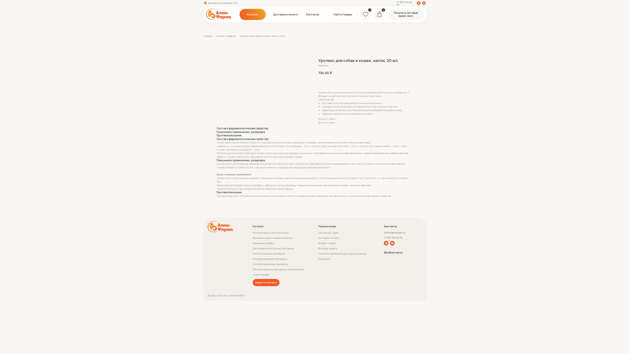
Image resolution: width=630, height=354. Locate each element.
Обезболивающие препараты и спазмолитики (278, 269)
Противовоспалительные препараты (273, 248)
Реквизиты (324, 258)
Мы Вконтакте (393, 252)
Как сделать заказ (328, 232)
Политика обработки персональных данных (342, 253)
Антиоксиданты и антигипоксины (271, 232)
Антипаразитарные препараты (270, 258)
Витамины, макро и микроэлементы (272, 237)
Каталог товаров (226, 36)
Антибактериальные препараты (270, 264)
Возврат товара (327, 243)
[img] (418, 3)
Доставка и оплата (328, 237)
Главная (207, 36)
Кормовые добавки (263, 243)
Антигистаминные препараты (269, 253)
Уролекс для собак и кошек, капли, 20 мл (262, 36)
